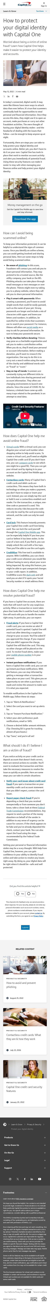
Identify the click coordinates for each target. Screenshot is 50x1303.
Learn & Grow (9, 11)
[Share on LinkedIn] (8, 96)
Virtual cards (12, 446)
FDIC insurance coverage (24, 1199)
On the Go (9, 1152)
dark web (30, 575)
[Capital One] (4, 1124)
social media (32, 327)
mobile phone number (21, 655)
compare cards (26, 462)
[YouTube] (39, 1179)
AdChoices (28, 1289)
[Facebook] (24, 1179)
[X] (18, 1179)
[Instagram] (10, 1179)
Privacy (19, 1289)
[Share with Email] (17, 96)
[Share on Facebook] (13, 96)
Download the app (25, 219)
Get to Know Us (11, 1145)
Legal (6, 1160)
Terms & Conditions (40, 1292)
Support (8, 1167)
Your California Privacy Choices (15, 1292)
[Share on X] (4, 96)
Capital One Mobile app (29, 532)
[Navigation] (4, 4)
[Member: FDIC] (34, 1299)
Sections (40, 11)
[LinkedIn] (32, 1179)
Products (8, 1137)
